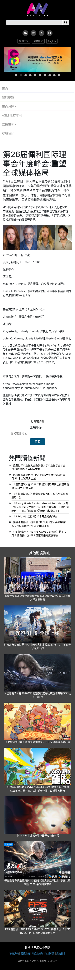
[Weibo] (33, 33)
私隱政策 (49, 953)
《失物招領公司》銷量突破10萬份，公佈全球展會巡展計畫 (37, 742)
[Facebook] (49, 33)
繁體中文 (23, 41)
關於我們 (25, 953)
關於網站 (8, 97)
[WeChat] (25, 33)
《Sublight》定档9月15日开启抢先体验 (35, 516)
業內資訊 (8, 106)
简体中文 (38, 41)
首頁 (5, 88)
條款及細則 (37, 953)
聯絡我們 (8, 133)
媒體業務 (8, 124)
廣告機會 (61, 953)
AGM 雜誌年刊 (12, 115)
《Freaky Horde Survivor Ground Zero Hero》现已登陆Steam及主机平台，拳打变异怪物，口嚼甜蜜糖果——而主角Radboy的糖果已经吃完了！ (40, 507)
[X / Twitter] (41, 33)
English (52, 41)
